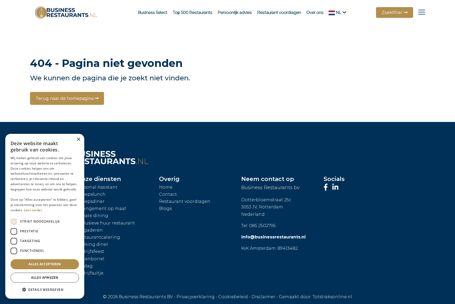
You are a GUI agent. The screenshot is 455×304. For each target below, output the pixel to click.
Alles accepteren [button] (44, 264)
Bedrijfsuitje (90, 273)
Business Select (152, 12)
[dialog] (44, 216)
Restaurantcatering (98, 237)
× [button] (78, 139)
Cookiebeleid (233, 296)
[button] (45, 289)
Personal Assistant (97, 187)
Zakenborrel (90, 258)
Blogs (165, 208)
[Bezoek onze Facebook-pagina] (327, 187)
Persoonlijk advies (234, 12)
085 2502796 (262, 225)
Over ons (314, 12)
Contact (168, 194)
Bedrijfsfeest (90, 251)
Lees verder (33, 210)
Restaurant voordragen (279, 12)
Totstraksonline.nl (332, 296)
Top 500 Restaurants (192, 12)
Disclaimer (263, 296)
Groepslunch (91, 194)
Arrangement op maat (101, 208)
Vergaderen (90, 230)
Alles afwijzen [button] (44, 277)
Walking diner (92, 244)
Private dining (92, 215)
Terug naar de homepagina (64, 98)
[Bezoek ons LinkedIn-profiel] (335, 187)
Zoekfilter (392, 12)
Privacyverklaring (195, 296)
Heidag (85, 265)
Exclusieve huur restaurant (106, 222)
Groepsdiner (91, 201)
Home (165, 187)
